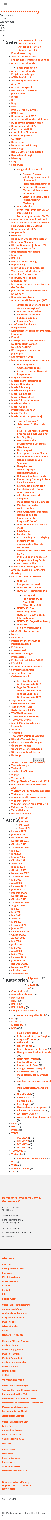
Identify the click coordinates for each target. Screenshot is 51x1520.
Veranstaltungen (20, 765)
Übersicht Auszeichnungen (26, 742)
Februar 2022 (18, 886)
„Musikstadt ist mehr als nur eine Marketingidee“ (33, 306)
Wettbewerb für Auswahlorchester (30, 790)
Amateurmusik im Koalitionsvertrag (25, 52)
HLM (13, 1000)
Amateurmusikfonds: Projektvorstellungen (23, 72)
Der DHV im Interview (29, 311)
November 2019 (20, 967)
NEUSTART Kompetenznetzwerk (29, 582)
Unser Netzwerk (10, 1281)
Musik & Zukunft (20, 403)
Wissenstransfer (20, 800)
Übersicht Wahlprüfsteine (25, 752)
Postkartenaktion (27, 67)
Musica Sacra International (26, 380)
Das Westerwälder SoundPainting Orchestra (31, 442)
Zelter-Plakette (19, 810)
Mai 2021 (16, 915)
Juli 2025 (16, 850)
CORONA (16, 138)
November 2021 (20, 895)
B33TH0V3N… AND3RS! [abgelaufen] (24, 92)
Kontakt (16, 337)
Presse (15, 1129)
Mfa (13, 1018)
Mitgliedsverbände (21, 377)
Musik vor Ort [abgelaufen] (26, 416)
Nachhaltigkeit (9, 1370)
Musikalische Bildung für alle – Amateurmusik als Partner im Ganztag (28, 570)
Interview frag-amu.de (24, 274)
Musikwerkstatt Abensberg (32, 511)
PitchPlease (23, 531)
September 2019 (20, 973)
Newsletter (17, 637)
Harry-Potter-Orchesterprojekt (26, 468)
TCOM (14, 1133)
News (14, 634)
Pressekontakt (19, 650)
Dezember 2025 (19, 837)
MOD (14, 1021)
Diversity (16, 158)
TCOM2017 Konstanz (22, 713)
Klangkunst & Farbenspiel (31, 485)
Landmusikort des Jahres (14, 1313)
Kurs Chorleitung (21, 346)
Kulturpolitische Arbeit (24, 343)
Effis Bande (23, 446)
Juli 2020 (16, 941)
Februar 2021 (18, 925)
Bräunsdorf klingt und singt (32, 433)
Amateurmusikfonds (23, 63)
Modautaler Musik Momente (33, 501)
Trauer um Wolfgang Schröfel (27, 735)
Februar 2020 (18, 957)
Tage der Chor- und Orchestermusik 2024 (29, 689)
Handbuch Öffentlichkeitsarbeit (29, 238)
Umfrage (16, 755)
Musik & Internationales (25, 400)
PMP (13, 1126)
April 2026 (24, 828)
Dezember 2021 (19, 892)
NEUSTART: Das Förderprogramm (26, 610)
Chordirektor (18, 991)
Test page (16, 732)
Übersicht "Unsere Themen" (16, 1341)
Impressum (17, 255)
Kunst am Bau (25, 321)
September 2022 (20, 876)
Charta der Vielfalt (21, 129)
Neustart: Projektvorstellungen (29, 626)
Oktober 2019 (18, 970)
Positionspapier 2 (21, 643)
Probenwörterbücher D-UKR (27, 660)
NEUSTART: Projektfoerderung (34, 621)
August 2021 (18, 905)
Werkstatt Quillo (26, 563)
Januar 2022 (18, 889)
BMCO (14, 106)
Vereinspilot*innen (22, 771)
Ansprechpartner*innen (25, 80)
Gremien (16, 235)
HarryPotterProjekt (28, 1058)
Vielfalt (15, 774)
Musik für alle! (19, 413)
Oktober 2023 (18, 870)
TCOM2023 (23, 1147)
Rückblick (16, 663)
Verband (16, 768)
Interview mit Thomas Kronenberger (23, 279)
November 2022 (20, 873)
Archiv (5, 1330)
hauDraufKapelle (26, 1062)
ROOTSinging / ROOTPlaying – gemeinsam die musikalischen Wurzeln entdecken (34, 542)
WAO (14, 1165)
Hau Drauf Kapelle (27, 472)
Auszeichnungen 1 (21, 87)
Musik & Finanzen (21, 393)
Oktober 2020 (18, 934)
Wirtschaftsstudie (21, 794)
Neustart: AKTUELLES (29, 587)
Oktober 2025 (18, 844)
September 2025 (20, 847)
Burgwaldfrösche (26, 1039)
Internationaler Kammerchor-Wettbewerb (22, 1402)
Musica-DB (17, 1024)
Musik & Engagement (23, 390)
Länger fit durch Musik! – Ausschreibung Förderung (37, 200)
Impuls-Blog (18, 264)
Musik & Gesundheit (22, 396)
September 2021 (20, 902)
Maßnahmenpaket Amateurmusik (30, 360)
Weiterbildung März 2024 (31, 1015)
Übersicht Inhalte (21, 745)
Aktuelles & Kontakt (29, 46)
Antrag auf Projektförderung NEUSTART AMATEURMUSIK (32, 600)
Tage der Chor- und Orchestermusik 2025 (29, 695)
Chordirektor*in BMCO (24, 132)
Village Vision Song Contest (32, 560)
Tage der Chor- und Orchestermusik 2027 (23, 708)
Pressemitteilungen (22, 653)
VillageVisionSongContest (31, 1110)
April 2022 (16, 883)
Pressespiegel (18, 656)
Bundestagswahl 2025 (23, 125)
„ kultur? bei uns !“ (27, 421)
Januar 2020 (18, 960)
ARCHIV (15, 83)
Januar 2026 (18, 834)
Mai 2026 (24, 824)
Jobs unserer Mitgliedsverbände (29, 290)
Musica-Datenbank (22, 384)
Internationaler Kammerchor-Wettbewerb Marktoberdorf (28, 269)
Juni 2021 (16, 912)
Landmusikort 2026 (22, 356)
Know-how (17, 293)
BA (29, 987)
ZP (12, 1171)
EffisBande (23, 1042)
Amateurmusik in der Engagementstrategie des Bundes (30, 58)
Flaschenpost (24, 450)
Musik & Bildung (20, 387)
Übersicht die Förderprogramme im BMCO (33, 208)
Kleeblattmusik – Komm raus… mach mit (30, 490)
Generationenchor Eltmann (32, 456)
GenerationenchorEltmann (32, 1049)
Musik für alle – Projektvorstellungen (23, 408)
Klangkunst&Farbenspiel (31, 1068)
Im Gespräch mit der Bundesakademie (28, 316)
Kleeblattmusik (25, 1071)
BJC (13, 100)
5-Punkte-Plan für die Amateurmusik (30, 42)
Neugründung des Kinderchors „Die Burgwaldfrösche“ (27, 518)
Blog (13, 103)
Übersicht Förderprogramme (16, 1304)
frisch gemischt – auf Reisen (32, 453)
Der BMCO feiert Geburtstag (27, 151)
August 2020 (18, 937)
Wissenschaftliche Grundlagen (28, 797)
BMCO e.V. (17, 113)
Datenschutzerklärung (24, 145)
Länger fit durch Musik (24, 1010)
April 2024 (16, 863)
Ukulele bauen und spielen (32, 556)
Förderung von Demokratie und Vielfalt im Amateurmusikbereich (30, 221)
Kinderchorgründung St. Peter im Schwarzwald (34, 481)
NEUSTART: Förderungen (25, 631)
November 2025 (20, 840)
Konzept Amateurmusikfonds (28, 340)
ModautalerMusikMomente (32, 1074)
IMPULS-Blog (18, 1007)
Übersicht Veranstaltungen (26, 748)
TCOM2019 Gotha (21, 719)
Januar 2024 (18, 866)
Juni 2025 (16, 853)
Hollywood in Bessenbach (31, 476)
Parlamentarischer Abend (25, 640)
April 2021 (16, 918)
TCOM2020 (23, 1144)
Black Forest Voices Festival (32, 430)
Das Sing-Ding (25, 437)
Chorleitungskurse (21, 135)
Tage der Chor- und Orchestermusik (21, 674)
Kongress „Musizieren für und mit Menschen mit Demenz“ (35, 190)
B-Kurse (32, 984)
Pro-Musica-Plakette (22, 813)
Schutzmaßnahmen (22, 669)
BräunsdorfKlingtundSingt (32, 1036)
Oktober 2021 (18, 899)
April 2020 (16, 951)
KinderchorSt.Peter (28, 1065)
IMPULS (15, 258)
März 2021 (17, 921)
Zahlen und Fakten (22, 807)
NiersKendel (24, 1094)
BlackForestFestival (28, 1032)
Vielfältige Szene (20, 778)
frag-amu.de (18, 232)
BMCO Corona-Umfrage (24, 109)
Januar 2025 (18, 857)
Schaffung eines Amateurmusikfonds (29, 366)
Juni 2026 (24, 821)
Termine (15, 729)
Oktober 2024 (18, 860)
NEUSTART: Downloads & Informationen (31, 616)
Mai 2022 (16, 879)
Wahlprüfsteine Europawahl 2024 (30, 781)
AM (30, 981)
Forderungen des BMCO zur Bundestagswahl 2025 (26, 227)
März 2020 (17, 954)
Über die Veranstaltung (24, 739)
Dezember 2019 (19, 963)
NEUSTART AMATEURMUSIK (26, 576)
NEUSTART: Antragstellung (32, 590)
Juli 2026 (23, 818)
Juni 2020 (16, 944)
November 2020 (20, 931)
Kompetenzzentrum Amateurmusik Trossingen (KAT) (29, 299)
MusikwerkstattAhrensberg (32, 1087)
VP (12, 1161)
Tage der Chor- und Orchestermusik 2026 (23, 702)
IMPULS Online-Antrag (24, 261)
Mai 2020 (16, 947)
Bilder (14, 96)
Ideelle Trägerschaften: (24, 248)
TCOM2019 (23, 1141)
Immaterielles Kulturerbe (25, 251)
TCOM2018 (23, 1137)
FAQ (13, 161)
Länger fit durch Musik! (30, 169)
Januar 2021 (18, 928)
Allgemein (33, 978)
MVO (14, 1028)
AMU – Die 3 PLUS (21, 77)
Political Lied (24, 534)
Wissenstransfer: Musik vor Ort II (29, 803)
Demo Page (17, 148)
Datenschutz (18, 142)
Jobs (4, 1294)
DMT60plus (17, 997)
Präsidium (17, 647)
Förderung (17, 164)
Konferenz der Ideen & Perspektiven (23, 326)
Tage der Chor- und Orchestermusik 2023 (29, 682)
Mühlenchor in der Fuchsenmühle (27, 507)
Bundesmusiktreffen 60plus (27, 122)
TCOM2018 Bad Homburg (25, 716)
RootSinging (24, 1104)
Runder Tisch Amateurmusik (27, 666)
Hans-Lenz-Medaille (22, 242)
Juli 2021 (16, 908)
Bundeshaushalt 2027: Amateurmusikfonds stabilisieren (30, 118)
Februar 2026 (18, 831)
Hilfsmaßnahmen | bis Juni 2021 (29, 245)
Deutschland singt (21, 155)
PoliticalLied (24, 1100)
